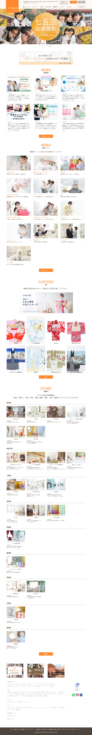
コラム (9, 705)
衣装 (41, 6)
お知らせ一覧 (45, 136)
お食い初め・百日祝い (25, 684)
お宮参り (18, 684)
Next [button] (90, 27)
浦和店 (54, 694)
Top (11, 729)
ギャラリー (62, 6)
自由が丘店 (9, 692)
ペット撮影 (51, 686)
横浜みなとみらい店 (50, 692)
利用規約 (38, 729)
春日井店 (35, 696)
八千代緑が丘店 (38, 694)
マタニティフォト (31, 686)
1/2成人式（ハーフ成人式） (13, 686)
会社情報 (22, 729)
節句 (42, 684)
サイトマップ (77, 729)
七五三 (8, 684)
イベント (9, 699)
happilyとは (16, 729)
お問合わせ (81, 2)
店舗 (8, 689)
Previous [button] (2, 27)
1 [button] (39, 46)
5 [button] (49, 46)
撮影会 (19, 701)
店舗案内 (55, 6)
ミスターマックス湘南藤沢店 (13, 694)
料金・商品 (48, 6)
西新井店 (43, 692)
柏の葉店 (45, 694)
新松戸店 (32, 694)
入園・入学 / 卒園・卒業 (49, 684)
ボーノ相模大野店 (59, 692)
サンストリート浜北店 (21, 696)
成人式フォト (23, 686)
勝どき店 (25, 692)
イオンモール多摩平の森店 (33, 692)
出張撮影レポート (11, 713)
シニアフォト (44, 686)
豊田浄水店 (29, 696)
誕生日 (13, 684)
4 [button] (47, 46)
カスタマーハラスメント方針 (67, 729)
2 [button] (42, 46)
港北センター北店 (25, 694)
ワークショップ (25, 701)
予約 (73, 2)
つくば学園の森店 (11, 696)
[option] (46, 26)
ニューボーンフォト (36, 707)
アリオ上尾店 (60, 694)
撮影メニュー (45, 270)
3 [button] (44, 46)
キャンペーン (35, 6)
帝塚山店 (40, 696)
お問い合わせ (44, 729)
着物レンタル (10, 719)
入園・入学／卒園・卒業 (59, 707)
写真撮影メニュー (11, 682)
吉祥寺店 (15, 692)
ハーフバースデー (35, 684)
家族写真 (38, 686)
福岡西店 (45, 696)
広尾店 (20, 692)
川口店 (49, 694)
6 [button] (52, 46)
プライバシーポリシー (30, 729)
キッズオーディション (12, 701)
